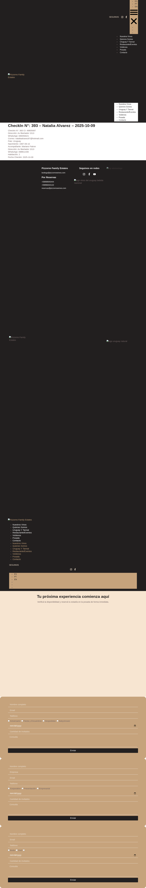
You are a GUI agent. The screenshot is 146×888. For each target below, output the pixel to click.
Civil (20, 850)
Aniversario (15, 721)
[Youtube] (94, 174)
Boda (12, 850)
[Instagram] (122, 17)
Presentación (30, 788)
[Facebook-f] (126, 17)
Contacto (123, 52)
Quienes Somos (126, 39)
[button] (134, 17)
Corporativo (15, 788)
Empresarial (44, 788)
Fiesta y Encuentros (32, 721)
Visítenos (123, 47)
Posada (123, 50)
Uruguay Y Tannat (127, 42)
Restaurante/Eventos (128, 44)
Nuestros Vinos (126, 36)
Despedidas (50, 721)
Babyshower (64, 721)
